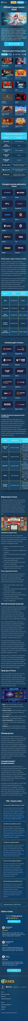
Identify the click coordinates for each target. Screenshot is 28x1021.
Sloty (23, 54)
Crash (16, 54)
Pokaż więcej (14, 970)
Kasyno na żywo (10, 54)
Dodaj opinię (14, 921)
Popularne (3, 54)
